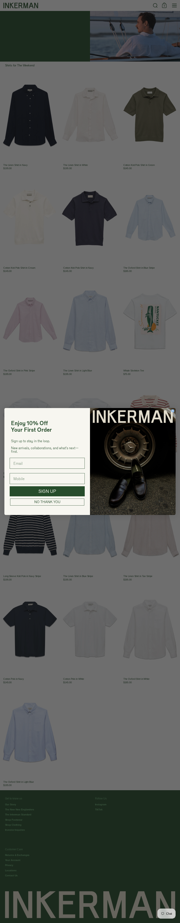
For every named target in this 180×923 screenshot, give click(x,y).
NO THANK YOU (47, 502)
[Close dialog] (173, 411)
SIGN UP (47, 491)
